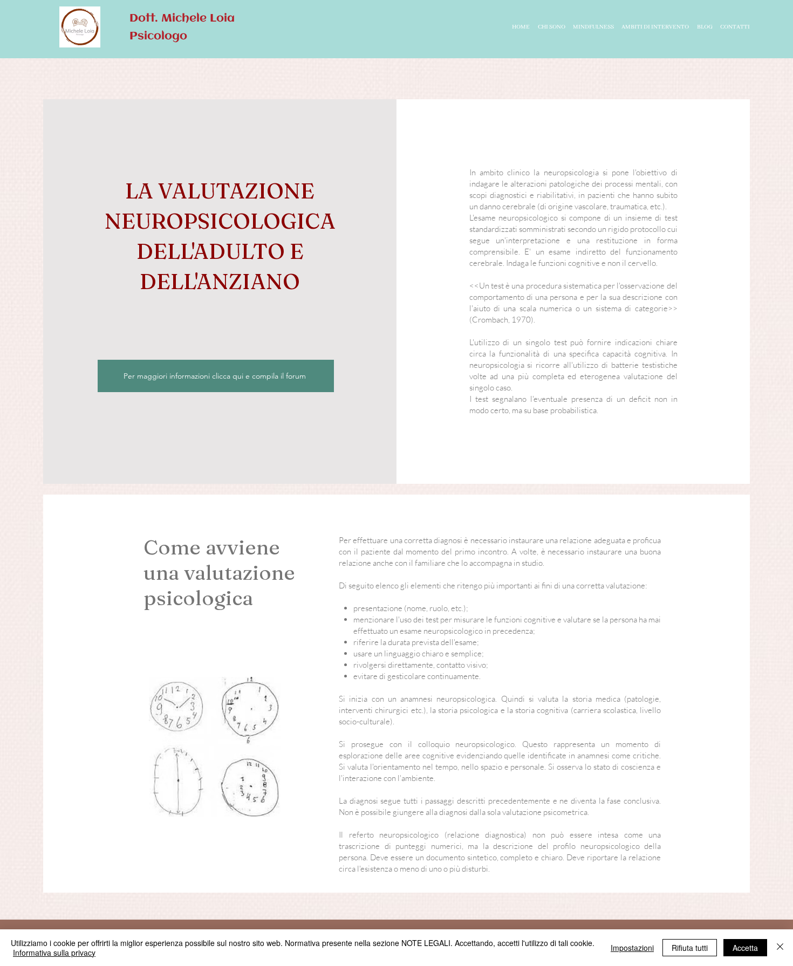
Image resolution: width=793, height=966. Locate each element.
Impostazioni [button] (632, 947)
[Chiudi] (780, 947)
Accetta (745, 947)
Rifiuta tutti (690, 947)
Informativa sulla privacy (54, 952)
